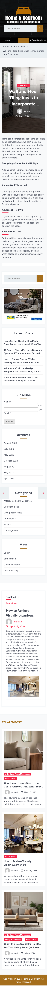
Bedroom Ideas (11, 506)
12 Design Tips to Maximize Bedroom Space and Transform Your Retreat (23, 352)
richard (27, 111)
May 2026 (9, 454)
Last (40, 409)
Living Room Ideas (13, 512)
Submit (9, 421)
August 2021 (10, 466)
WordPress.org (11, 570)
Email (7, 413)
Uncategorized (11, 530)
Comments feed (12, 564)
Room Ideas (23, 85)
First (40, 405)
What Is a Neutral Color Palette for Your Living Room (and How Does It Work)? (22, 947)
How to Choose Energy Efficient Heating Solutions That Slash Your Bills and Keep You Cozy (21, 361)
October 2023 (11, 460)
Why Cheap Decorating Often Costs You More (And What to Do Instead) (23, 787)
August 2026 (10, 443)
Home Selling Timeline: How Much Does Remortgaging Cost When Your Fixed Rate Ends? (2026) (23, 343)
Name (7, 401)
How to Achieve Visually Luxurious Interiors (19, 615)
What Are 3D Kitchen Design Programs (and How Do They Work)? (22, 370)
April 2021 (9, 478)
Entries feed (10, 558)
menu (7, 40)
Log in (7, 552)
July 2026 (9, 449)
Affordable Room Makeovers (18, 501)
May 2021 (9, 472)
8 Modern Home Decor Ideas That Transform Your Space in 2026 (21, 379)
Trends (7, 524)
